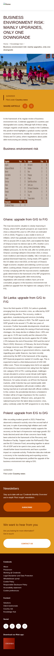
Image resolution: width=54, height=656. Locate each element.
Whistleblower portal (11, 579)
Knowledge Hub (9, 612)
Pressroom (7, 570)
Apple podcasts (24, 626)
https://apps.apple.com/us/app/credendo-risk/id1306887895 (23, 640)
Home (5, 44)
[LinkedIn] (31, 106)
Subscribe (27, 507)
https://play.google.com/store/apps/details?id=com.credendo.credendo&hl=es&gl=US (24, 646)
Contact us (27, 544)
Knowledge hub (16, 44)
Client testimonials (10, 606)
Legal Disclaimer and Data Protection (18, 576)
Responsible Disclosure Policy (15, 585)
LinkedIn (5, 626)
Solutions (7, 603)
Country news (21, 100)
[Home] (7, 5)
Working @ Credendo (12, 573)
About (5, 567)
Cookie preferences (11, 591)
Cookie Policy (8, 582)
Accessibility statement (12, 588)
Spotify (18, 626)
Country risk (8, 609)
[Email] (25, 106)
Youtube (12, 626)
